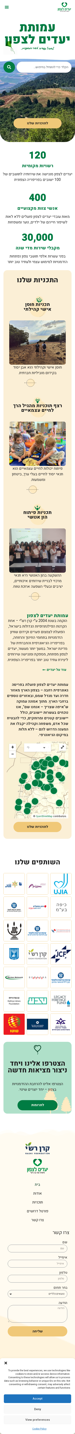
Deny (37, 1409)
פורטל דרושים (37, 1211)
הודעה (63, 1303)
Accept (37, 1398)
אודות (37, 1193)
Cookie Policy (39, 1429)
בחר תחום (60, 1288)
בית (37, 1184)
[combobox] (44, 67)
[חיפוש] (9, 67)
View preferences (37, 1420)
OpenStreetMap (44, 816)
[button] (6, 1363)
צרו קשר (37, 1220)
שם (64, 1243)
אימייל (62, 1258)
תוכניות (37, 1202)
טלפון (63, 1273)
